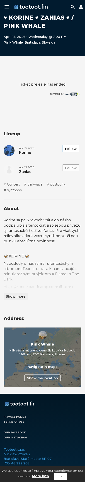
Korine (25, 152)
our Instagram (15, 437)
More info (40, 476)
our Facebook (15, 432)
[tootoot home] (20, 404)
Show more (15, 296)
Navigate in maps (42, 367)
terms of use (14, 421)
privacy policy (15, 416)
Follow (71, 149)
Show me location (42, 378)
